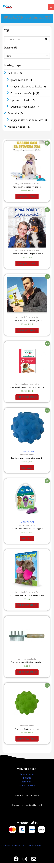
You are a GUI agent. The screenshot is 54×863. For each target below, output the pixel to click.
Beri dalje (27, 467)
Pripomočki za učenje (24, 93)
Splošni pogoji (27, 774)
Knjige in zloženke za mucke (28, 120)
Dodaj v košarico (27, 196)
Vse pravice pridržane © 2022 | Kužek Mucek (21, 845)
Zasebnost (27, 781)
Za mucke (15, 113)
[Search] (46, 39)
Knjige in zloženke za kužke (28, 86)
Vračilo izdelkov (27, 785)
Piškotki (27, 777)
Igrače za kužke (21, 80)
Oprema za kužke (22, 100)
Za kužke (15, 73)
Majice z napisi (19, 126)
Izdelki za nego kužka (24, 106)
